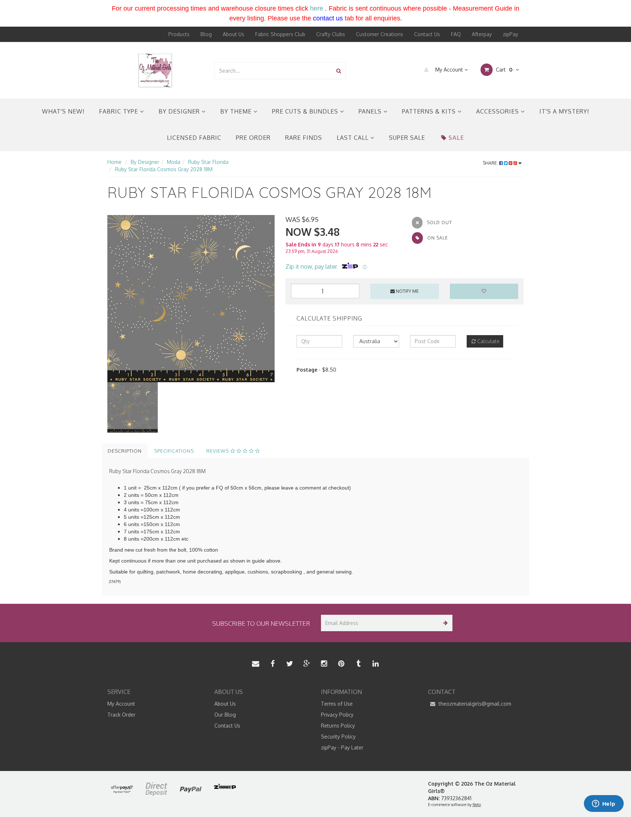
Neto (477, 804)
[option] (191, 298)
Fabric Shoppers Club (280, 34)
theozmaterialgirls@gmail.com (474, 704)
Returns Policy (338, 725)
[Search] (338, 70)
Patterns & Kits (430, 111)
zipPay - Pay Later (342, 747)
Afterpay (482, 34)
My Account (449, 69)
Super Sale (407, 137)
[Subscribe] (444, 623)
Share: (491, 163)
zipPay (510, 34)
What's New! (63, 111)
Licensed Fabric (194, 137)
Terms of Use (337, 704)
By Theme (236, 111)
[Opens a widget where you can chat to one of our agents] (604, 804)
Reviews (218, 451)
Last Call (353, 137)
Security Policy (338, 736)
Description (125, 451)
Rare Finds (303, 137)
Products (179, 34)
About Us (233, 34)
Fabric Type (119, 111)
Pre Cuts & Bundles (306, 111)
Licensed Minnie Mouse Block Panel (57, 788)
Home (114, 162)
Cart (503, 69)
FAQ (456, 34)
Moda (173, 162)
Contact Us (427, 34)
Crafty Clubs (330, 34)
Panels (371, 111)
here (316, 8)
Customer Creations (379, 34)
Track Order (121, 714)
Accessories (498, 111)
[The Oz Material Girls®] (155, 70)
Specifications (174, 451)
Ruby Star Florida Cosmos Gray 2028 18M (164, 169)
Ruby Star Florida (208, 162)
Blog (206, 34)
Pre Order (253, 137)
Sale (456, 137)
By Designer (180, 111)
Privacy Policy (337, 714)
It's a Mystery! (564, 111)
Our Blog (225, 714)
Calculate (488, 341)
